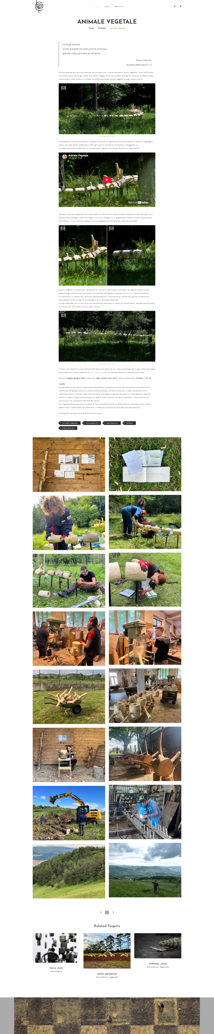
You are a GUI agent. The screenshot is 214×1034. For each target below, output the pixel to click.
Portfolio (96, 6)
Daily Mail (130, 293)
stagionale (113, 977)
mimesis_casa (113, 912)
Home (91, 28)
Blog (107, 6)
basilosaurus (112, 423)
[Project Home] (107, 912)
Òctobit (124, 1020)
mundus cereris (100, 912)
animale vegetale (70, 423)
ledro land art (68, 428)
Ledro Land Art (95, 372)
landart (129, 423)
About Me (119, 6)
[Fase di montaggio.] (145, 522)
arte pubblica (92, 423)
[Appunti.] (69, 464)
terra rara (56, 968)
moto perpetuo (107, 973)
